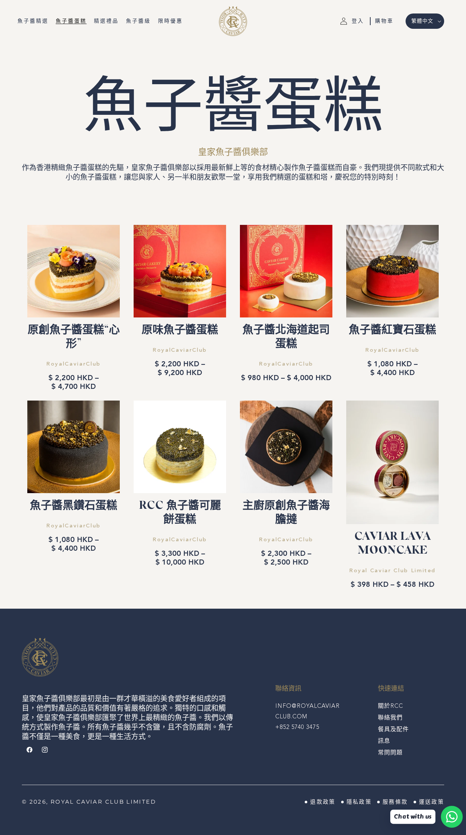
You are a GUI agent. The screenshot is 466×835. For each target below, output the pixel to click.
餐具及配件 (393, 730)
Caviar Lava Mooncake (392, 544)
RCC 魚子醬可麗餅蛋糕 (180, 513)
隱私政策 (359, 802)
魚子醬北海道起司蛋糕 (286, 337)
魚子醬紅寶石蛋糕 (392, 330)
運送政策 (431, 802)
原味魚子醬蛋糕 (180, 330)
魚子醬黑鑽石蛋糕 (73, 506)
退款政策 (322, 802)
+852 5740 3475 (297, 727)
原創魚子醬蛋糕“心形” (74, 337)
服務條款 (395, 802)
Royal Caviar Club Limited (103, 802)
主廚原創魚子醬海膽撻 (286, 513)
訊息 (384, 741)
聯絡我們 (390, 718)
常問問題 (390, 753)
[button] (384, 21)
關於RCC (390, 706)
